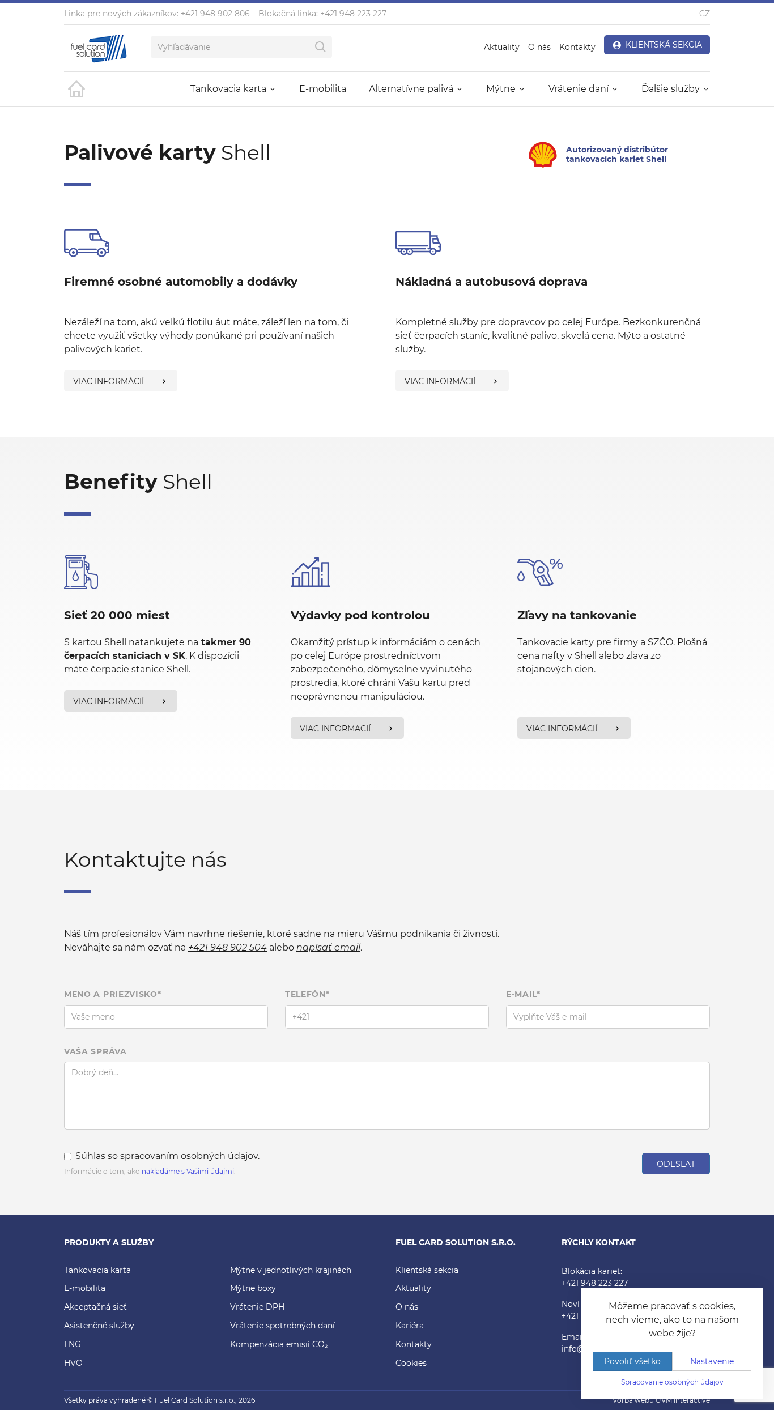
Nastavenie (712, 1361)
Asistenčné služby (99, 1325)
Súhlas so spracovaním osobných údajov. (167, 1156)
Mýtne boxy (253, 1288)
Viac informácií (108, 381)
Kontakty (577, 47)
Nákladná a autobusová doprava (491, 281)
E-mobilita (322, 88)
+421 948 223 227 (353, 13)
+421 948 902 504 (227, 947)
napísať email (328, 947)
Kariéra (409, 1325)
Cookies (411, 1363)
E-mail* (523, 994)
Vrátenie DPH (257, 1307)
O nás (539, 47)
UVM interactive (683, 1400)
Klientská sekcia (426, 1270)
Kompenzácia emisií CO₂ (279, 1344)
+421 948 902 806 (215, 13)
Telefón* (307, 994)
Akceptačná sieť (95, 1307)
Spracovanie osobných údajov (672, 1382)
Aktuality (502, 47)
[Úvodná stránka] (75, 89)
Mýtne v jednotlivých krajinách (290, 1270)
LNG (72, 1344)
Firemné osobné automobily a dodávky (180, 281)
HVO (73, 1363)
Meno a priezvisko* (112, 994)
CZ (704, 13)
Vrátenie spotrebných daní (282, 1325)
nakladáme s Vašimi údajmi (188, 1171)
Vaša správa (95, 1051)
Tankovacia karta (97, 1270)
